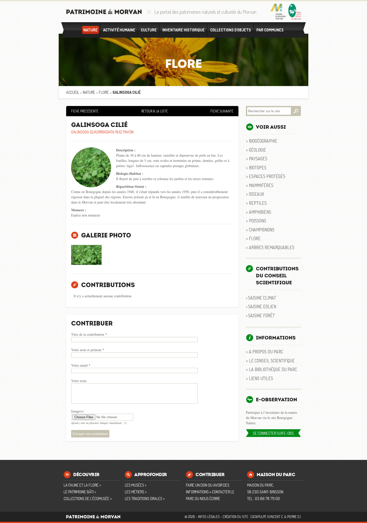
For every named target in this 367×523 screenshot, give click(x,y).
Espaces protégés (267, 176)
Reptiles (258, 203)
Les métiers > (136, 491)
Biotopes (257, 167)
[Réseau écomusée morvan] (278, 12)
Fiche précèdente (84, 111)
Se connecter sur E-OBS (273, 433)
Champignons (261, 229)
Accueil (72, 92)
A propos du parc (266, 351)
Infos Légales (209, 517)
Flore (104, 92)
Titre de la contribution (89, 334)
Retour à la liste (154, 111)
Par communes (270, 29)
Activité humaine (119, 29)
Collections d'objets (230, 29)
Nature (90, 29)
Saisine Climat (262, 298)
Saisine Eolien (262, 306)
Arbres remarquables (271, 247)
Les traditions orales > (145, 498)
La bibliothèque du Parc (273, 369)
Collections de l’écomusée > (88, 498)
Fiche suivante (221, 111)
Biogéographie (263, 141)
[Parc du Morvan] (294, 12)
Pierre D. (293, 517)
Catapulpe (258, 517)
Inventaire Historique (183, 29)
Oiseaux (256, 194)
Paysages (258, 158)
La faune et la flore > (82, 485)
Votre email (80, 365)
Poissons (257, 220)
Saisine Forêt (261, 315)
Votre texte (79, 380)
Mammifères (261, 185)
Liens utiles (261, 378)
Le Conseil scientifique (272, 360)
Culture (149, 29)
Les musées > (135, 485)
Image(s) (77, 411)
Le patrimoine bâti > (80, 491)
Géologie (257, 150)
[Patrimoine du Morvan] (104, 12)
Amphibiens (260, 212)
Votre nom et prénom (87, 349)
